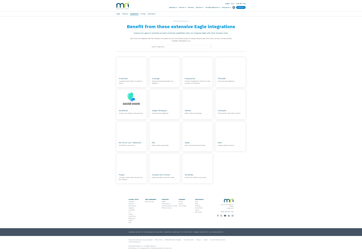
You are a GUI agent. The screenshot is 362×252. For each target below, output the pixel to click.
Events (197, 210)
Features (125, 14)
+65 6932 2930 (175, 232)
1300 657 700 (229, 211)
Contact (181, 201)
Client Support (166, 203)
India (130, 222)
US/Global (131, 201)
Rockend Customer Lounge (169, 205)
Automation (151, 14)
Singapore (131, 208)
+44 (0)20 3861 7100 (217, 232)
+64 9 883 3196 (158, 232)
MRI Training (198, 212)
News (196, 203)
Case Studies (199, 208)
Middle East (132, 218)
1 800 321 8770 (188, 232)
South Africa (132, 216)
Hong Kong (131, 210)
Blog (196, 201)
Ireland (131, 214)
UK (129, 212)
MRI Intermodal (149, 201)
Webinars (198, 205)
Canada (131, 220)
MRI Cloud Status (167, 208)
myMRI (163, 201)
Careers (181, 203)
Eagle (118, 14)
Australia (131, 203)
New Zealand (132, 205)
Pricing (143, 14)
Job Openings (182, 205)
